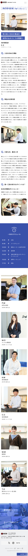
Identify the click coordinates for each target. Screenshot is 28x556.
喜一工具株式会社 (12, 533)
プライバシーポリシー (9, 548)
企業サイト (19, 548)
